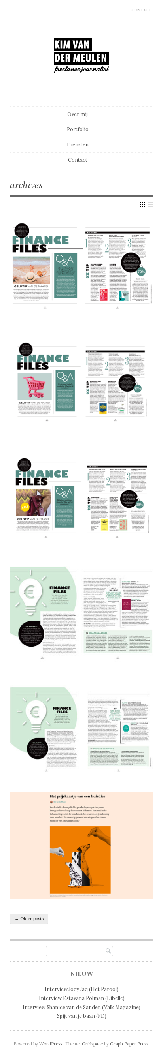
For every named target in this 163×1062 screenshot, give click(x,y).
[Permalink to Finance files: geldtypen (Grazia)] (81, 729)
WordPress (50, 1044)
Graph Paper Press (129, 1044)
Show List (150, 204)
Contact (141, 10)
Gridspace (92, 1044)
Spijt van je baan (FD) (81, 1016)
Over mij (77, 114)
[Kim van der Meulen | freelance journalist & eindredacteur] (81, 87)
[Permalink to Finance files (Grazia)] (81, 265)
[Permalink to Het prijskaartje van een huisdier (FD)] (81, 845)
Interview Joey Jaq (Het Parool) (81, 989)
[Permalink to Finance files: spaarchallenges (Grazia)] (81, 613)
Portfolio (78, 129)
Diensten (78, 144)
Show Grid (142, 204)
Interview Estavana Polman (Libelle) (82, 998)
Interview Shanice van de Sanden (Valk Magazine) (81, 1007)
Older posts (29, 918)
